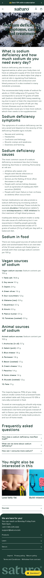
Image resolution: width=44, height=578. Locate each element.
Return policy (31, 556)
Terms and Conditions (12, 559)
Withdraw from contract (31, 559)
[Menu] (2, 9)
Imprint (10, 556)
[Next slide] (41, 2)
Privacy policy (19, 556)
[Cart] (41, 9)
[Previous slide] (2, 2)
